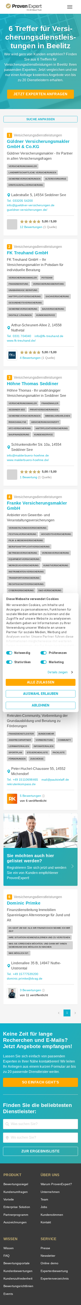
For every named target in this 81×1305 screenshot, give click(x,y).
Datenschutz (52, 1285)
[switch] (44, 653)
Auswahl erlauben (40, 693)
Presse (45, 1210)
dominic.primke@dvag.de (23, 940)
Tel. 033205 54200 (19, 201)
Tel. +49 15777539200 (22, 935)
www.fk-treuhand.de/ (21, 334)
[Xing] (35, 1274)
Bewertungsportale (16, 1225)
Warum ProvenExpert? (55, 1146)
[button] (30, 221)
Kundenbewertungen (17, 1232)
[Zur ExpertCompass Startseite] (29, 7)
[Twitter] (14, 1274)
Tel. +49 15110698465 (22, 749)
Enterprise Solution (16, 1168)
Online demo (49, 1225)
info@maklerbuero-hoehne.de (26, 449)
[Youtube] (56, 1274)
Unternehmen (50, 1153)
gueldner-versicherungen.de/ (26, 210)
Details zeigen (59, 672)
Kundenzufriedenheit (17, 1240)
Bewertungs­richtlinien (18, 1248)
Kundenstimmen (51, 1176)
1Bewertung (28, 471)
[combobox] (40, 1085)
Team (44, 1161)
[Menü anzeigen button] (70, 7)
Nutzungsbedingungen (29, 1285)
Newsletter (48, 1217)
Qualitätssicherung (30, 1288)
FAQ (6, 1217)
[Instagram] (66, 1274)
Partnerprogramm (15, 1176)
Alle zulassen (40, 682)
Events (8, 1255)
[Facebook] (25, 1274)
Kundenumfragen (14, 1153)
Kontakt (46, 1184)
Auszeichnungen (14, 1184)
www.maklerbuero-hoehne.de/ (27, 454)
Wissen (8, 1210)
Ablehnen (40, 705)
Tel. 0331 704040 (18, 330)
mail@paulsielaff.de (53, 749)
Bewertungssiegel (15, 1146)
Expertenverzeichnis (54, 1240)
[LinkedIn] (45, 1274)
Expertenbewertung (54, 1232)
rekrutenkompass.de (20, 754)
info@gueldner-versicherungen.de (29, 205)
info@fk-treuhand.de (47, 330)
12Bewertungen (30, 227)
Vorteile (8, 1161)
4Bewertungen (30, 351)
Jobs (43, 1168)
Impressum (51, 1288)
